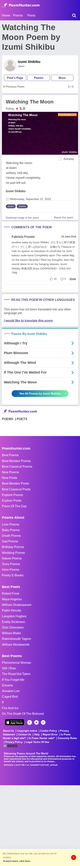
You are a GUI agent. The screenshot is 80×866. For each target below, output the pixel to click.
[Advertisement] (40, 825)
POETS (22, 419)
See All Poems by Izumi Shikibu (40, 393)
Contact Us (24, 734)
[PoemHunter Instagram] (43, 722)
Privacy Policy (14, 742)
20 (55, 279)
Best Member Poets (15, 483)
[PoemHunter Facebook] (29, 722)
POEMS (7, 419)
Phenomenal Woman (16, 662)
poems (22, 206)
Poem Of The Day (14, 506)
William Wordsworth (16, 644)
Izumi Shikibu (29, 62)
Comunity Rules (67, 738)
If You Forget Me (13, 679)
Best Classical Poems (17, 466)
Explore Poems (12, 495)
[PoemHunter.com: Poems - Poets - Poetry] (21, 5)
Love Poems (10, 524)
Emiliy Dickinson (13, 622)
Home (6, 15)
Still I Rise (9, 668)
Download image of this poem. (23, 217)
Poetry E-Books (12, 575)
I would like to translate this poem (28, 320)
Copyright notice (27, 730)
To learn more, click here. (17, 861)
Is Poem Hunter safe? (42, 738)
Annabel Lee (11, 691)
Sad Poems (10, 541)
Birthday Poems (13, 547)
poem (11, 206)
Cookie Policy (48, 730)
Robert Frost (10, 593)
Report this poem (63, 217)
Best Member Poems (16, 461)
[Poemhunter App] (14, 722)
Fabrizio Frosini (23, 236)
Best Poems (10, 455)
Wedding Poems (13, 552)
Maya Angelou (12, 599)
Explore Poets (11, 500)
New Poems (10, 472)
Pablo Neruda (11, 610)
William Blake (11, 633)
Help (37, 734)
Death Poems (11, 535)
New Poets (9, 477)
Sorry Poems (11, 564)
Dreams (7, 685)
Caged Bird (10, 696)
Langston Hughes (14, 616)
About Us (8, 730)
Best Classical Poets (16, 489)
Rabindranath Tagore (16, 638)
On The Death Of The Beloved (23, 713)
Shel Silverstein (13, 627)
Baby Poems (11, 530)
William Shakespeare (16, 604)
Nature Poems (12, 558)
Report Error (50, 734)
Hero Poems (10, 569)
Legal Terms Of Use (37, 742)
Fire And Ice (10, 708)
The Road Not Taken (16, 674)
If (2, 702)
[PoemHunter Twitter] (36, 722)
